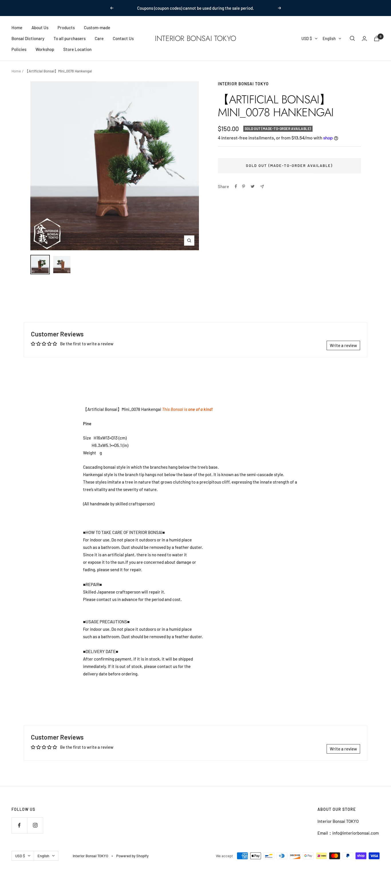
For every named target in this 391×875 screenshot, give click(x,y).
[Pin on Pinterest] (243, 186)
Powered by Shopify (132, 856)
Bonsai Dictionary (27, 38)
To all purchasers (70, 38)
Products (66, 27)
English (329, 38)
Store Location (77, 49)
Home (16, 27)
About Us (39, 27)
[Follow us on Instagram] (35, 825)
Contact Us (123, 38)
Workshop (44, 49)
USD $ (306, 38)
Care (99, 38)
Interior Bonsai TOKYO (243, 83)
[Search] (352, 38)
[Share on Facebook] (236, 186)
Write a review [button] (343, 345)
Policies (18, 49)
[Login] (364, 38)
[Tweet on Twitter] (252, 186)
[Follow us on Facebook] (19, 825)
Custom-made (97, 27)
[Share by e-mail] (262, 186)
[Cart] (377, 38)
